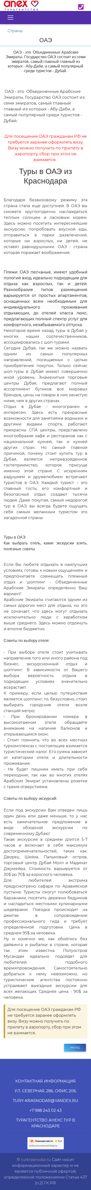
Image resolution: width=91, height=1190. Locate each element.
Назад (75, 1047)
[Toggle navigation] (10, 17)
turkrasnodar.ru (36, 1159)
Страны (15, 31)
